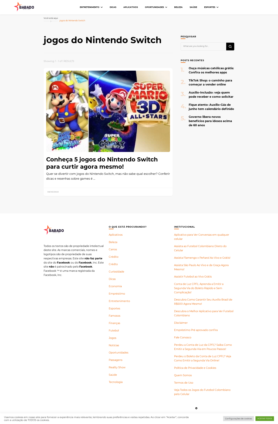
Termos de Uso (183, 382)
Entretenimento (89, 7)
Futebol (114, 330)
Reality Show (117, 367)
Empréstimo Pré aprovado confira (196, 330)
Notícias (114, 345)
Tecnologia (116, 382)
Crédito (113, 256)
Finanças (114, 323)
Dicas (113, 7)
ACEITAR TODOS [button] (264, 418)
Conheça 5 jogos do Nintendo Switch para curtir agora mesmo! (102, 163)
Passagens (115, 360)
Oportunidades (154, 7)
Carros (113, 249)
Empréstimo (117, 293)
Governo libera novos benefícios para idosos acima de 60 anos (210, 121)
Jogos (112, 337)
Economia (115, 286)
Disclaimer (181, 322)
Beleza (178, 7)
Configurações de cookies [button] (238, 418)
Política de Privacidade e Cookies (195, 367)
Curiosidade (116, 271)
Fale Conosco (182, 337)
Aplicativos (130, 7)
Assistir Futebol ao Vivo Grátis (193, 276)
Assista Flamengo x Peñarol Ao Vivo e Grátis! (202, 257)
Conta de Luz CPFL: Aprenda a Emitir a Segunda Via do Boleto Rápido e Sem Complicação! (198, 288)
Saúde (193, 7)
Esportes (209, 7)
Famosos (114, 315)
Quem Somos (183, 375)
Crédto (113, 264)
